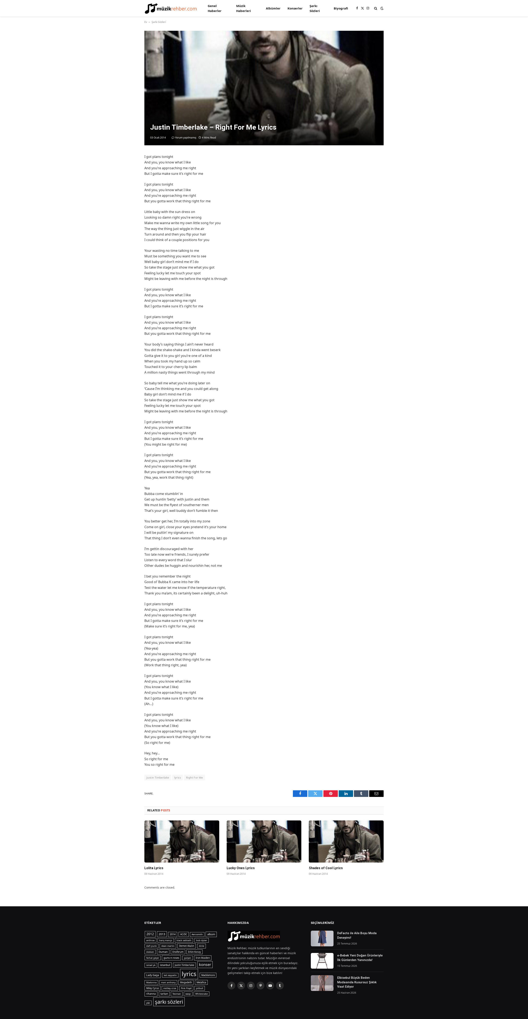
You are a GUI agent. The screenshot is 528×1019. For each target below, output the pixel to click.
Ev (145, 22)
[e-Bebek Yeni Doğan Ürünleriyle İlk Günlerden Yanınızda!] (322, 961)
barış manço (165, 940)
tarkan (164, 993)
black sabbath (184, 940)
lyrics (177, 777)
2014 (173, 934)
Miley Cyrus (152, 988)
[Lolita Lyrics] (181, 841)
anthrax (150, 940)
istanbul (165, 965)
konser (205, 964)
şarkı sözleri (169, 1001)
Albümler (273, 8)
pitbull (199, 988)
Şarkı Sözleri (315, 8)
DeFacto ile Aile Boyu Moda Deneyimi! (357, 935)
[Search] (375, 8)
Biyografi (341, 8)
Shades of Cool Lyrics (326, 868)
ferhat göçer (152, 957)
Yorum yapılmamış (185, 137)
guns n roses (171, 958)
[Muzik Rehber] (170, 8)
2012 (150, 934)
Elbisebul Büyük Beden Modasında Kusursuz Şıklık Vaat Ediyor (357, 982)
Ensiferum (178, 951)
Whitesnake (201, 993)
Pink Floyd (186, 988)
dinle (201, 945)
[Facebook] (130, 168)
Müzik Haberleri (243, 8)
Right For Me (194, 777)
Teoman (176, 993)
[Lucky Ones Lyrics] (264, 841)
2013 (162, 934)
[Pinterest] (130, 196)
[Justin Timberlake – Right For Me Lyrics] (264, 88)
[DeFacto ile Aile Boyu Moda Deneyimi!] (322, 938)
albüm (211, 934)
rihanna (151, 993)
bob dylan (201, 940)
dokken (150, 951)
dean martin (167, 945)
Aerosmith (197, 934)
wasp (188, 993)
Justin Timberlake (157, 777)
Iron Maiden (203, 957)
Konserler (295, 8)
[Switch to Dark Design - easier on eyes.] (382, 8)
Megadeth (186, 982)
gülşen (187, 957)
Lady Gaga (152, 975)
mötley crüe (169, 988)
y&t (148, 1002)
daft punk (151, 945)
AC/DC (183, 934)
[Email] (130, 205)
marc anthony (168, 982)
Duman (163, 952)
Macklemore (208, 975)
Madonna (151, 982)
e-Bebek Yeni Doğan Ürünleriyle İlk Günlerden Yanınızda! (360, 958)
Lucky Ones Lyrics (241, 868)
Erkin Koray (194, 951)
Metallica (201, 982)
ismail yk (151, 965)
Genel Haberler (215, 8)
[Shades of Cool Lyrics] (346, 841)
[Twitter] (130, 177)
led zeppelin (170, 975)
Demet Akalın (186, 945)
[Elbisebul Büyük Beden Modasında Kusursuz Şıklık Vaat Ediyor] (322, 983)
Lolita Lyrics (153, 868)
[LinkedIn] (130, 187)
